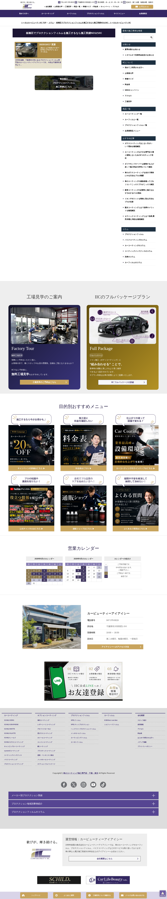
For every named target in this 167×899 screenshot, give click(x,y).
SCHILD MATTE (9, 729)
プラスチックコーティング (46, 751)
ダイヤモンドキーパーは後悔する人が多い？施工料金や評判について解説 (139, 165)
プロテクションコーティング (13, 764)
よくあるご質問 (69, 895)
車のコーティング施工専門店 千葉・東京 (80, 773)
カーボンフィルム (77, 742)
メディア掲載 (142, 742)
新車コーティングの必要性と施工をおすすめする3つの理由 (139, 191)
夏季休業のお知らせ (132, 49)
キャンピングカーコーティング (14, 746)
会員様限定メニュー (132, 131)
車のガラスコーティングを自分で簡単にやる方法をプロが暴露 (139, 174)
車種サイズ (86, 6)
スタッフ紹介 (142, 720)
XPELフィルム (76, 720)
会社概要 (48, 6)
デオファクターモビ (44, 729)
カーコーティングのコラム (135, 245)
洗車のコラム (130, 257)
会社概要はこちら (104, 859)
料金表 (95, 6)
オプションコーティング (47, 715)
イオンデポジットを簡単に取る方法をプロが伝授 (139, 200)
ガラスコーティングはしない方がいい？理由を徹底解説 (138, 144)
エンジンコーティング (45, 742)
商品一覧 (76, 6)
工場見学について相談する (102, 895)
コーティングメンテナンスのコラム (138, 251)
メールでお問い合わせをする (134, 895)
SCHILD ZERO (9, 720)
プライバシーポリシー (145, 746)
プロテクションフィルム (95, 13)
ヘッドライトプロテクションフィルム (83, 729)
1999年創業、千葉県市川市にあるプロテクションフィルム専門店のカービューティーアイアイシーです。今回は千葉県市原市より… (38, 62)
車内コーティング (43, 720)
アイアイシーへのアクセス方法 (115, 647)
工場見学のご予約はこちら (44, 382)
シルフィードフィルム (111, 724)
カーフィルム (71, 13)
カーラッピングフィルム (79, 738)
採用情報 (141, 724)
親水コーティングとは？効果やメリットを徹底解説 (139, 208)
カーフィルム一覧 (132, 119)
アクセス (115, 6)
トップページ (35, 895)
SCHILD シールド (10, 738)
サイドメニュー (119, 13)
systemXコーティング (11, 751)
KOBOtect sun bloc (111, 720)
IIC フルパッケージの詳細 (122, 382)
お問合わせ (144, 7)
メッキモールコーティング (46, 759)
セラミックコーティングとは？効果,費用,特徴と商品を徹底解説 (139, 217)
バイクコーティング (10, 759)
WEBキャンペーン (132, 90)
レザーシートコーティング (46, 724)
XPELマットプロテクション (80, 724)
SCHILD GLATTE (10, 733)
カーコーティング (47, 13)
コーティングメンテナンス (13, 755)
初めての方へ (24, 13)
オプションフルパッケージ (46, 764)
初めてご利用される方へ (134, 67)
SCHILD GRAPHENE (11, 724)
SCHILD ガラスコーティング (13, 742)
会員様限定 (143, 13)
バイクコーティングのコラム (136, 240)
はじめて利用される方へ (146, 738)
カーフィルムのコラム (133, 262)
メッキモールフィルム (78, 733)
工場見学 (68, 6)
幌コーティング (43, 746)
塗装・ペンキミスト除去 (46, 755)
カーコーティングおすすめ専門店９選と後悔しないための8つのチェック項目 (139, 155)
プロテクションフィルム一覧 (136, 125)
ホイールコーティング (45, 738)
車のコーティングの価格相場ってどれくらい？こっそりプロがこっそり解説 (139, 182)
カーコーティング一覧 (133, 114)
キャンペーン (105, 6)
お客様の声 (58, 6)
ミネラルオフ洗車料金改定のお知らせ (139, 55)
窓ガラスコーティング (45, 733)
